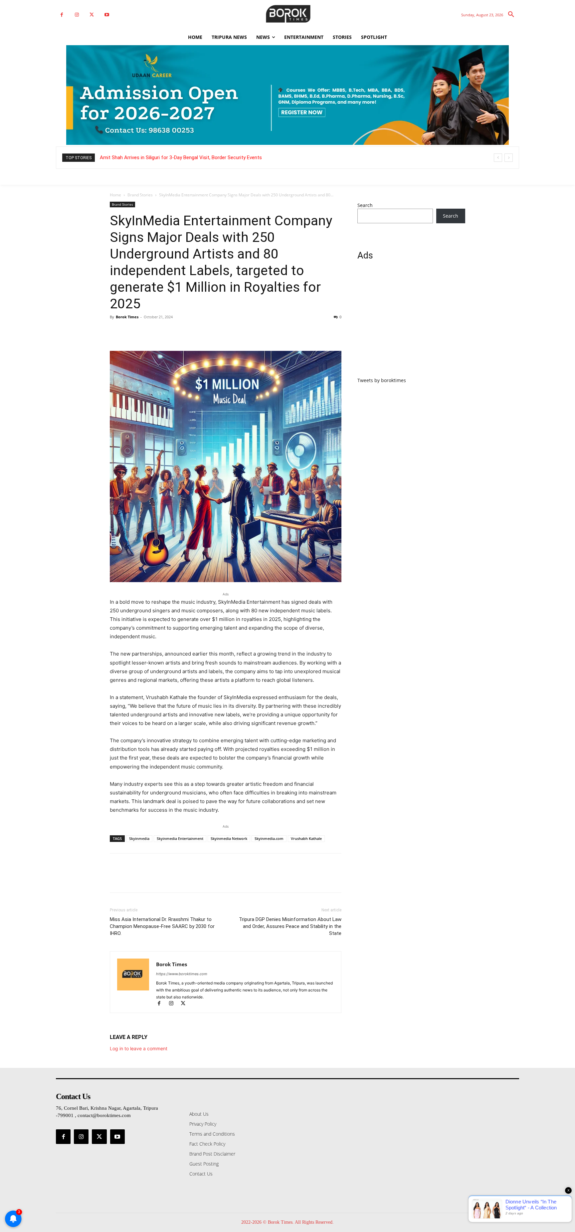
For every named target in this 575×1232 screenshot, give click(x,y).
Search (365, 205)
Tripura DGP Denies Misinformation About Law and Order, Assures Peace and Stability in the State (290, 926)
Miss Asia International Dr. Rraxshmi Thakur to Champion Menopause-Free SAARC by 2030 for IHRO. (162, 926)
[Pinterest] (147, 332)
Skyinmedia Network (229, 838)
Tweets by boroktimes (381, 380)
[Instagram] (77, 15)
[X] (91, 15)
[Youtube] (106, 15)
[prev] (498, 158)
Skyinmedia (139, 838)
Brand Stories (140, 195)
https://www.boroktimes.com (181, 974)
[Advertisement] (411, 322)
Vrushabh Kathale (306, 838)
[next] (508, 158)
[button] (511, 15)
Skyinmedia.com (269, 838)
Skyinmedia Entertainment (180, 838)
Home (115, 195)
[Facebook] (62, 15)
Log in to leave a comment (138, 1048)
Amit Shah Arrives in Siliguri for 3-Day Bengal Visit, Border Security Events (181, 157)
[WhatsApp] (162, 332)
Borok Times (127, 316)
